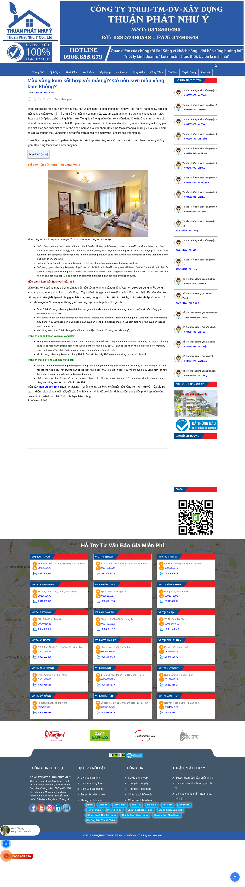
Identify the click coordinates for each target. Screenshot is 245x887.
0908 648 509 (172, 623)
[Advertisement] (98, 425)
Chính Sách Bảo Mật (170, 809)
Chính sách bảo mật (140, 794)
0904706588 (190, 153)
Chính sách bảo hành (140, 800)
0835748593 (190, 346)
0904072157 (181, 303)
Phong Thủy (114, 809)
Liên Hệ (205, 72)
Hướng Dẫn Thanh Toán (101, 820)
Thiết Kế (71, 72)
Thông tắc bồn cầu (91, 800)
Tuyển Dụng (189, 72)
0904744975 (181, 269)
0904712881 (190, 197)
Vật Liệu (121, 72)
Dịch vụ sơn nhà (90, 777)
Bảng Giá (138, 72)
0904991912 (190, 284)
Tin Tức (172, 72)
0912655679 (44, 568)
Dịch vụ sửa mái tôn (92, 788)
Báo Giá (136, 804)
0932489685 (190, 375)
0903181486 (190, 182)
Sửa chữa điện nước (93, 794)
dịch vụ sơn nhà (48, 386)
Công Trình (156, 72)
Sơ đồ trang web (138, 777)
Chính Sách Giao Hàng (135, 815)
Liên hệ (103, 804)
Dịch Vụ (54, 72)
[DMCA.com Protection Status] (117, 755)
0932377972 (190, 361)
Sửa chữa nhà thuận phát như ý (194, 777)
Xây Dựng (105, 72)
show (44, 154)
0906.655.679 (21, 856)
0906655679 (190, 95)
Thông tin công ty (138, 783)
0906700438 (181, 231)
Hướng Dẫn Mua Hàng (166, 815)
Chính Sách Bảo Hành (140, 809)
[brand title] (55, 735)
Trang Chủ (38, 72)
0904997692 (190, 332)
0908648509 (190, 139)
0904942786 (190, 317)
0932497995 (190, 168)
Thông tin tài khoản (139, 788)
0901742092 (181, 250)
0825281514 (108, 595)
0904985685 (190, 211)
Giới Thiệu (120, 804)
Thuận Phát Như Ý (129, 835)
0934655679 (190, 110)
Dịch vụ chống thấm (92, 783)
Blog (90, 804)
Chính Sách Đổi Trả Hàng (101, 815)
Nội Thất (87, 72)
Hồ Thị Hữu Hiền (45, 92)
